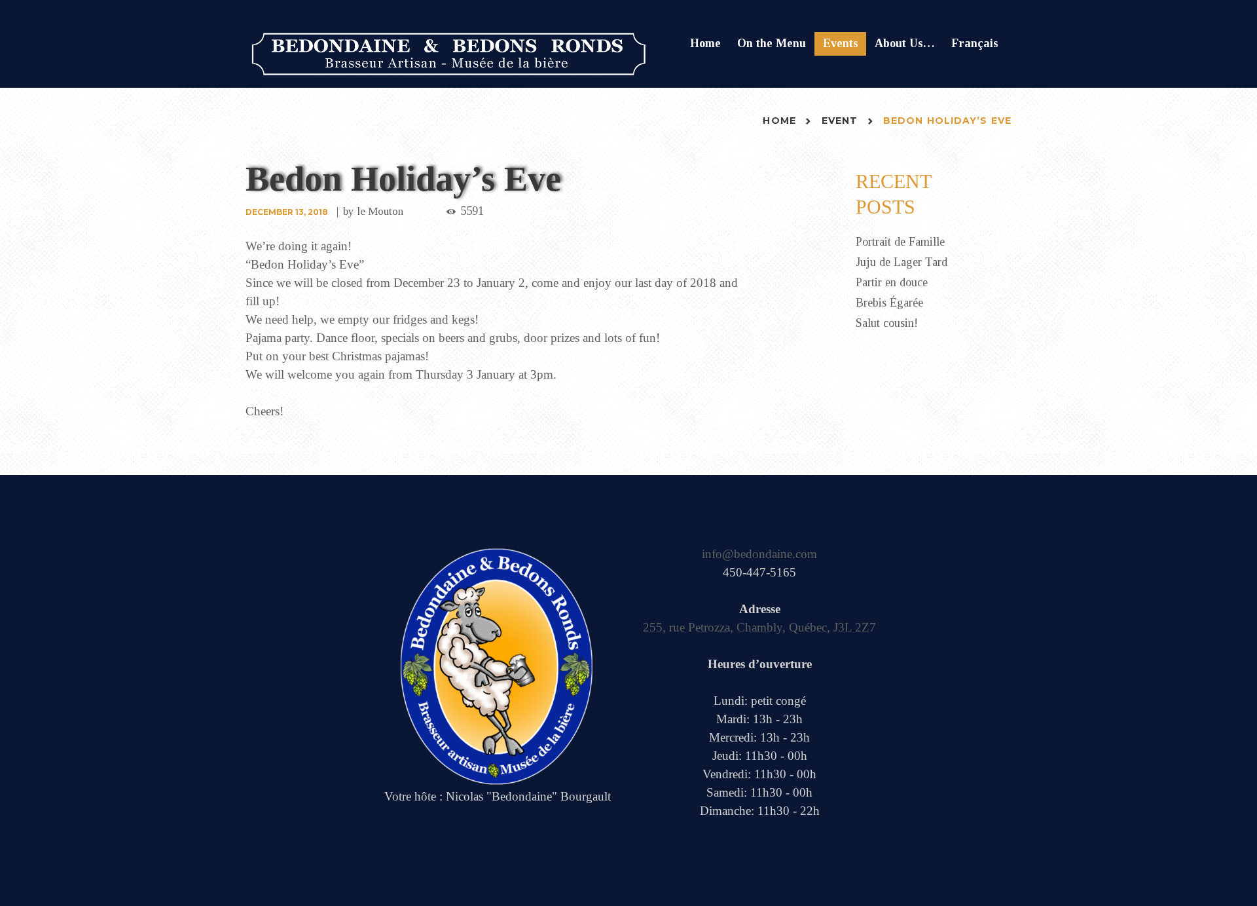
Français (974, 43)
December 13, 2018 (287, 212)
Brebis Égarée (889, 302)
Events (840, 43)
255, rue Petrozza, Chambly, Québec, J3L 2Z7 (759, 627)
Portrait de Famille (900, 241)
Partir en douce (892, 282)
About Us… (905, 43)
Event (840, 120)
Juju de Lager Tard (901, 262)
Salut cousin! (887, 323)
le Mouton (380, 211)
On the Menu (771, 43)
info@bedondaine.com (759, 554)
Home (705, 43)
